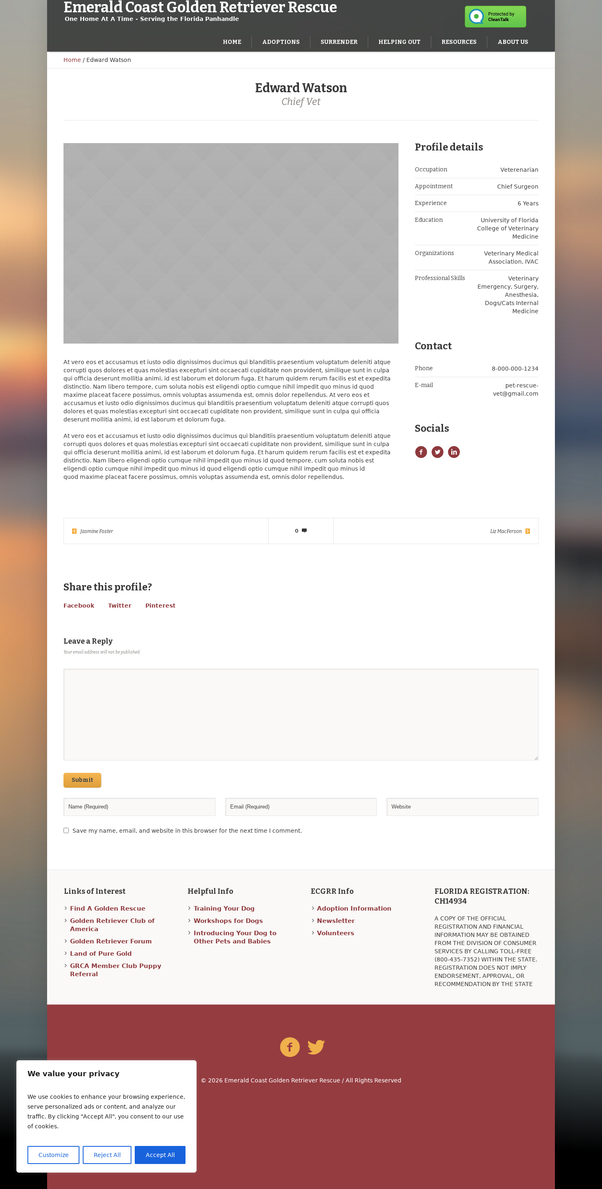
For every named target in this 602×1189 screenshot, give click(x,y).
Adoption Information (354, 908)
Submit (82, 780)
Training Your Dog (224, 908)
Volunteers (335, 933)
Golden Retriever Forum (111, 941)
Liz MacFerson (506, 531)
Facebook (78, 605)
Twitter (119, 605)
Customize (53, 1155)
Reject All (107, 1155)
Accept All (160, 1155)
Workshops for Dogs (228, 921)
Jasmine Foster (96, 531)
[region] (106, 1116)
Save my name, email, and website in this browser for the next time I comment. (187, 830)
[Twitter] (316, 1047)
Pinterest (160, 605)
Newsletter (336, 921)
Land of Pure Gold (101, 953)
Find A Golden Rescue (107, 908)
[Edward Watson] (230, 243)
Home (72, 60)
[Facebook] (290, 1047)
